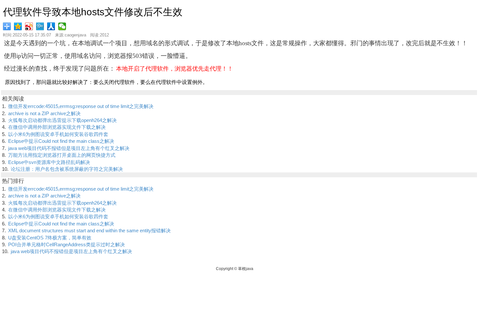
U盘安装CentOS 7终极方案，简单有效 (49, 237)
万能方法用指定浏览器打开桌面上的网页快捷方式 (61, 155)
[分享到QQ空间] (18, 26)
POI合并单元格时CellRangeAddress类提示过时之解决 (66, 244)
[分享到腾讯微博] (40, 26)
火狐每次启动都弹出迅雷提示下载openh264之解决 (62, 120)
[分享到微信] (62, 26)
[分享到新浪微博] (29, 26)
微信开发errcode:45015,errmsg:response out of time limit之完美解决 (80, 106)
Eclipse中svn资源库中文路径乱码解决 (49, 162)
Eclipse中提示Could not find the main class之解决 (61, 141)
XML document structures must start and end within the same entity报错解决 (89, 230)
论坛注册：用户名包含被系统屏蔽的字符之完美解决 (67, 169)
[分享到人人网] (51, 26)
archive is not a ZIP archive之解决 (44, 113)
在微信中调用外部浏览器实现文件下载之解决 (57, 127)
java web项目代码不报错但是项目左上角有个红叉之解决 (68, 148)
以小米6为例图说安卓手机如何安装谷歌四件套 (58, 134)
